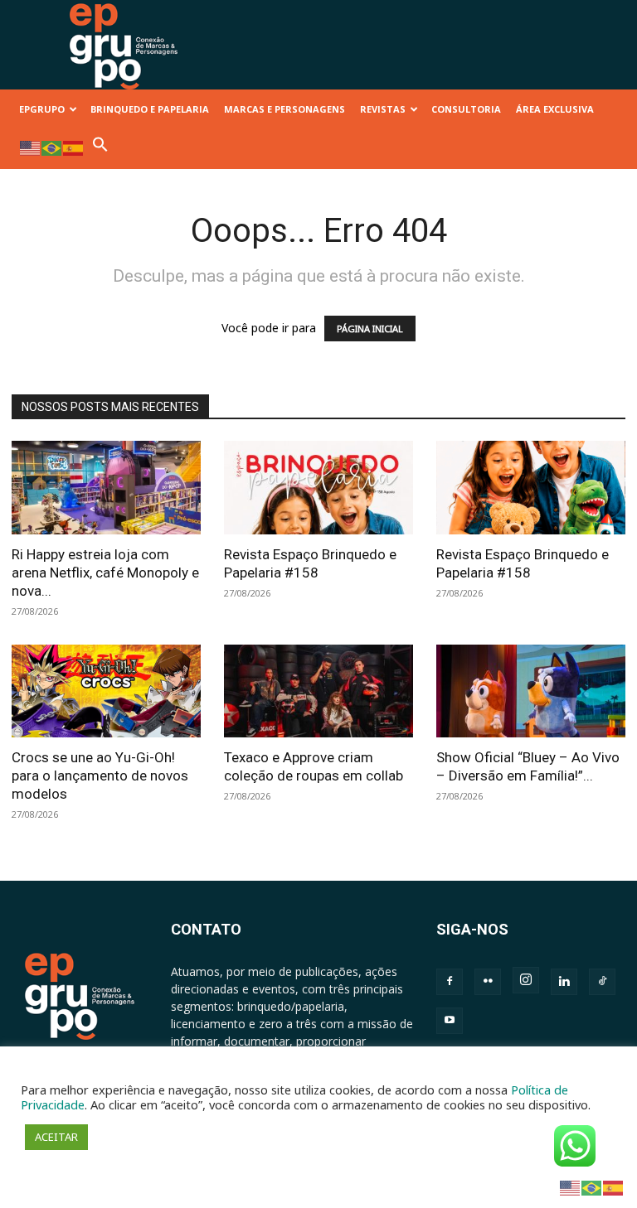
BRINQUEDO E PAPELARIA (149, 109)
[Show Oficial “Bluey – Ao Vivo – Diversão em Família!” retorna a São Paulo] (530, 691)
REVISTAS (383, 109)
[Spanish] (74, 147)
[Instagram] (526, 980)
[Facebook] (449, 982)
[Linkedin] (564, 982)
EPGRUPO (42, 109)
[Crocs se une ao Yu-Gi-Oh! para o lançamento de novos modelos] (106, 691)
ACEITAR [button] (56, 1136)
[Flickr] (487, 982)
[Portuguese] (52, 147)
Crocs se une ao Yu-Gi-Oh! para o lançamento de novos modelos (100, 775)
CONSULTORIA (466, 109)
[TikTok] (602, 982)
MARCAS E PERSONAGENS (284, 109)
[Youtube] (449, 1020)
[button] (100, 149)
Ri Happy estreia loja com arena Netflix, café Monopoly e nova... (105, 572)
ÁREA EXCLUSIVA (555, 109)
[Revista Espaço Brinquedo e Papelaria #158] (318, 487)
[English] (30, 147)
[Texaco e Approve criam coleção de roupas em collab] (318, 691)
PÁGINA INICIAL (370, 328)
